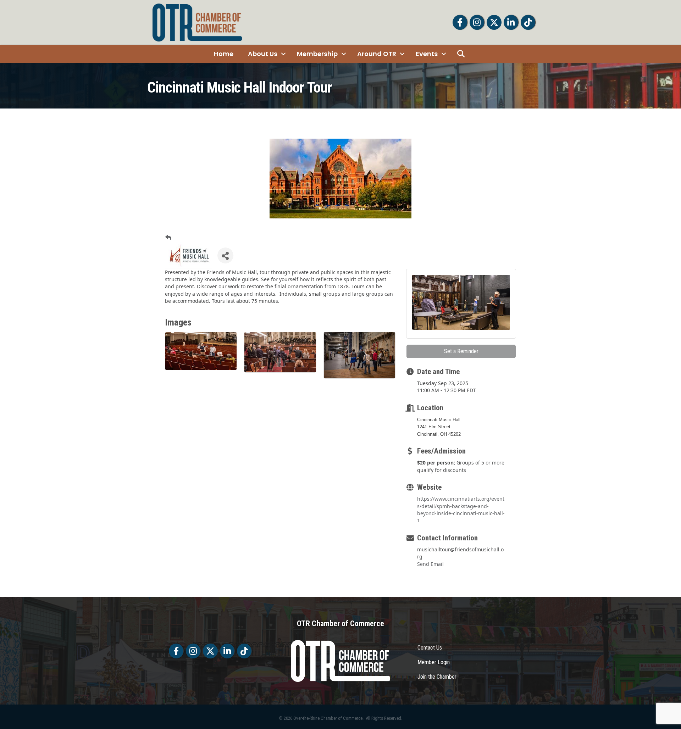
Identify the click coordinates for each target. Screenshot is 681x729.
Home (223, 53)
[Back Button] (168, 237)
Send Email (430, 564)
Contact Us (429, 647)
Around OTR (376, 53)
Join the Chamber (436, 676)
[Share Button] (225, 255)
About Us (262, 53)
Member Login (433, 662)
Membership (317, 53)
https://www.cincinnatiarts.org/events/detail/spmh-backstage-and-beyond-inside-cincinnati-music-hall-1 (461, 509)
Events (427, 53)
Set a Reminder (461, 351)
